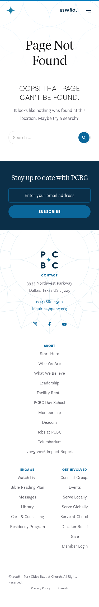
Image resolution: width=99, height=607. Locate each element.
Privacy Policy (40, 588)
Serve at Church (74, 516)
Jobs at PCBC (50, 432)
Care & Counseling (27, 516)
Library (27, 506)
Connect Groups (74, 477)
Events (75, 487)
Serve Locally (75, 497)
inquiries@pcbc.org (49, 308)
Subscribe (50, 211)
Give (75, 536)
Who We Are (49, 363)
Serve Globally (75, 506)
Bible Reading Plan (27, 487)
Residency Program (27, 526)
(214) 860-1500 (49, 301)
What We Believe (49, 373)
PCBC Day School (49, 402)
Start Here (49, 353)
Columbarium (49, 441)
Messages (27, 497)
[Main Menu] (88, 10)
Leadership (49, 382)
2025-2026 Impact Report (49, 451)
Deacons (49, 422)
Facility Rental (50, 392)
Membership (49, 412)
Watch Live (27, 477)
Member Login (75, 546)
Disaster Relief (75, 526)
